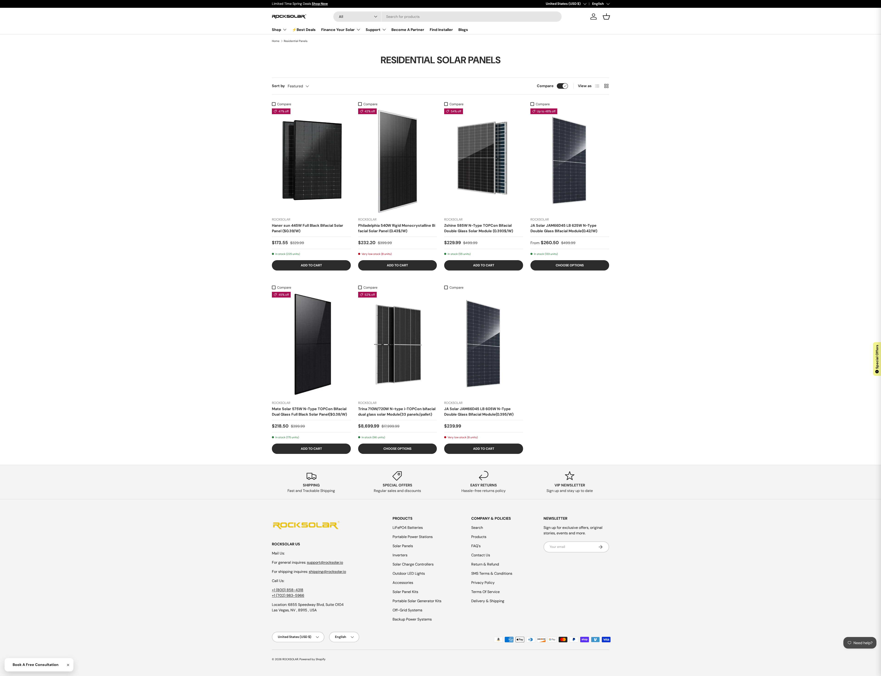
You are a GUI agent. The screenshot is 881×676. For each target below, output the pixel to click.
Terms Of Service (485, 591)
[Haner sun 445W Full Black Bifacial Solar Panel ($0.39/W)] (311, 160)
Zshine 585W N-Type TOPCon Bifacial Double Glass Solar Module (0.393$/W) (478, 228)
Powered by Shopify (312, 659)
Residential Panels (295, 41)
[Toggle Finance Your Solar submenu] (358, 29)
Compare (545, 85)
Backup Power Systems (412, 619)
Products (478, 536)
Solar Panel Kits (405, 591)
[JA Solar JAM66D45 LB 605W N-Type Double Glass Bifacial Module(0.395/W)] (483, 344)
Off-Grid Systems (407, 610)
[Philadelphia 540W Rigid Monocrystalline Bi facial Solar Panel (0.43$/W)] (397, 160)
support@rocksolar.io (325, 562)
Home (275, 41)
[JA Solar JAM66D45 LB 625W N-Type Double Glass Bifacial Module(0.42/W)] (569, 160)
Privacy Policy (483, 582)
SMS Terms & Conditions (491, 573)
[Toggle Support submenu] (384, 29)
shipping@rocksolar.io (327, 571)
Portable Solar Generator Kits (417, 601)
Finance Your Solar (338, 29)
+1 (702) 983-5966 (288, 595)
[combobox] (447, 16)
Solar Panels (403, 546)
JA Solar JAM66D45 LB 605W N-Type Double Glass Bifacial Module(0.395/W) (478, 411)
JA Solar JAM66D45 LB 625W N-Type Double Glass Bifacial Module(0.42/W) (563, 228)
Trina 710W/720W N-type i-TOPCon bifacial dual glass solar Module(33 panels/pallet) (396, 411)
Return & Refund (485, 564)
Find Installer (441, 29)
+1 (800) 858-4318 (287, 590)
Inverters (400, 555)
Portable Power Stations (413, 536)
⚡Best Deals (304, 29)
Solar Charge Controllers (413, 564)
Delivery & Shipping (487, 601)
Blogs (463, 29)
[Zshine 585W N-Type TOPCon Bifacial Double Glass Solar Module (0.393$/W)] (483, 160)
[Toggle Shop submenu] (284, 29)
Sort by (278, 85)
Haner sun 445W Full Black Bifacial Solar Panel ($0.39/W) (307, 228)
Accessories (403, 582)
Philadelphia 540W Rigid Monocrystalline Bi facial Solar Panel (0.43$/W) (396, 228)
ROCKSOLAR (290, 659)
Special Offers (877, 358)
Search (477, 527)
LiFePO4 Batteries (408, 527)
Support (373, 29)
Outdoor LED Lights (409, 573)
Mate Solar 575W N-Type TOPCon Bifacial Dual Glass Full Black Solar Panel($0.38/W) (309, 411)
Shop (276, 29)
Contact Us (480, 555)
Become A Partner (407, 29)
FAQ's (476, 546)
